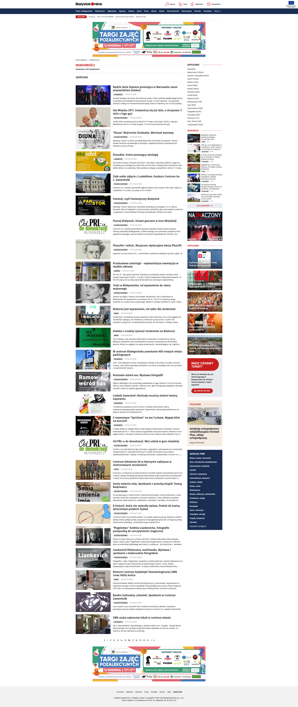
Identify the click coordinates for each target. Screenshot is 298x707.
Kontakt (154, 692)
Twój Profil (177, 692)
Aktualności (118, 94)
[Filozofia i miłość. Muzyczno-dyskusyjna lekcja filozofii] (93, 249)
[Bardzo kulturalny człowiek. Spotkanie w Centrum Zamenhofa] (93, 602)
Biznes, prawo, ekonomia (200, 458)
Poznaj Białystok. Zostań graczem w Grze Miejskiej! (145, 221)
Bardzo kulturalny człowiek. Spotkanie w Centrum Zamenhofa (144, 597)
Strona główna (81, 60)
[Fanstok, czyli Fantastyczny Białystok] (93, 205)
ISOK (169, 692)
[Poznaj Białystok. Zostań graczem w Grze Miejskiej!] (93, 227)
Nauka (161, 11)
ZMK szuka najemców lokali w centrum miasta (142, 617)
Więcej (216, 11)
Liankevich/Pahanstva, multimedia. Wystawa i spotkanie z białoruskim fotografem (142, 551)
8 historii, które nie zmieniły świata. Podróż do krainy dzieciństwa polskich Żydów (146, 507)
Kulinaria (191, 118)
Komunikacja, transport (200, 478)
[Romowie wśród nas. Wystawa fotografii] (93, 382)
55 (125, 640)
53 (118, 640)
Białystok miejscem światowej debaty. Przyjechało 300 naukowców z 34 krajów (210, 137)
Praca (146, 11)
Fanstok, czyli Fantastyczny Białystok (136, 198)
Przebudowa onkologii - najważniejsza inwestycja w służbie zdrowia (145, 265)
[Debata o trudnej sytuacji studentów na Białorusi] (93, 337)
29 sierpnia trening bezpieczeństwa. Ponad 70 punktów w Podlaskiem (211, 187)
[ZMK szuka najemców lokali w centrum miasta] (93, 624)
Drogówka (191, 111)
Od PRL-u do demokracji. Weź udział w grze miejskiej (146, 441)
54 (122, 640)
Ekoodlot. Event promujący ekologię (135, 154)
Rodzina (190, 98)
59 (140, 640)
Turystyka (207, 11)
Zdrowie (197, 11)
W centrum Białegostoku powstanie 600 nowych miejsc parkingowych (147, 353)
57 (133, 640)
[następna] (151, 640)
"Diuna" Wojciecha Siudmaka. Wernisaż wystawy (143, 132)
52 (114, 640)
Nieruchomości (173, 11)
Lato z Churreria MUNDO (105, 16)
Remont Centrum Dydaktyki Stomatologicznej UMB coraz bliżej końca (145, 573)
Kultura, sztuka (196, 482)
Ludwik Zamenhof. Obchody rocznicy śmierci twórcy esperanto (145, 397)
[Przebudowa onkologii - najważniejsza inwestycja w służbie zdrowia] (93, 271)
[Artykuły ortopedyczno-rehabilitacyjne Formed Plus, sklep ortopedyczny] (204, 416)
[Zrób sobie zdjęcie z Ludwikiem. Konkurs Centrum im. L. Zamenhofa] (93, 183)
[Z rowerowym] (93, 426)
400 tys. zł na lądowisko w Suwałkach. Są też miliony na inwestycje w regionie (211, 147)
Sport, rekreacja (196, 510)
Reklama (193, 502)
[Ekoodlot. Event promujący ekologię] (93, 161)
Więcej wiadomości (203, 206)
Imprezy (172, 4)
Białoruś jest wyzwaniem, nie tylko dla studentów (144, 309)
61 (148, 640)
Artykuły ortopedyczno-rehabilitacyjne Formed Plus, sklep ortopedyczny (205, 433)
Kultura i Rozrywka (120, 118)
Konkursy (92, 16)
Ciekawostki (118, 159)
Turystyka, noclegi (197, 514)
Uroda (190, 95)
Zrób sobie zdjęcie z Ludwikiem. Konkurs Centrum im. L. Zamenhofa (146, 178)
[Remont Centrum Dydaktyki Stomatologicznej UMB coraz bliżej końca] (93, 580)
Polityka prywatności (122, 698)
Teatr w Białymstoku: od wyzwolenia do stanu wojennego (142, 287)
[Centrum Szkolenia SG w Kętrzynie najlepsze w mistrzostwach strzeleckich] (93, 470)
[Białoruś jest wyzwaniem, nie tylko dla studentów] (93, 315)
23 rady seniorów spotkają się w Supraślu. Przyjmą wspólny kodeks (211, 157)
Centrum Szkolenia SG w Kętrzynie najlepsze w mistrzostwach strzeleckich (142, 463)
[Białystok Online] (89, 4)
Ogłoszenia (199, 4)
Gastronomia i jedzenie (200, 466)
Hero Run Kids (141, 16)
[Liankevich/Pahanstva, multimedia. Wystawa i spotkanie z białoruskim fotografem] (93, 558)
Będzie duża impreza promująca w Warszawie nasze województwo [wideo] (145, 88)
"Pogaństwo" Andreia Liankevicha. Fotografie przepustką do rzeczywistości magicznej (141, 529)
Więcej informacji (197, 443)
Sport (139, 11)
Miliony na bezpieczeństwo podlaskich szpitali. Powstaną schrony (211, 177)
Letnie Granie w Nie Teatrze (124, 16)
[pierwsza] (104, 640)
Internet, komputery (198, 474)
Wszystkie (191, 69)
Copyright (150, 698)
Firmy (185, 4)
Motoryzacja (187, 11)
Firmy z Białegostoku (84, 11)
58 (137, 640)
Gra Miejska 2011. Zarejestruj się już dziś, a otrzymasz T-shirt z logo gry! (148, 112)
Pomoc (162, 692)
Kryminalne (192, 108)
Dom (189, 105)
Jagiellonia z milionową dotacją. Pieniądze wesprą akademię (211, 167)
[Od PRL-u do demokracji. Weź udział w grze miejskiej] (93, 448)
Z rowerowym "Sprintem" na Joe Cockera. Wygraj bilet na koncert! (146, 419)
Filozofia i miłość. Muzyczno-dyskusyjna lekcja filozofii (147, 245)
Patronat (138, 692)
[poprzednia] (107, 640)
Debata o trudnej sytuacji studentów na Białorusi (144, 331)
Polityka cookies (138, 698)
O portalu (120, 692)
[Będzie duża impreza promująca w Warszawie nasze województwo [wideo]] (93, 95)
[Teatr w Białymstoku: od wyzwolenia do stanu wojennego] (93, 293)
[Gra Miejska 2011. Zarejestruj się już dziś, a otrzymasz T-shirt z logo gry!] (93, 117)
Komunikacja (216, 4)
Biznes (153, 11)
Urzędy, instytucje (197, 518)
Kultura (131, 11)
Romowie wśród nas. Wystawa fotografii (138, 375)
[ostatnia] (154, 640)
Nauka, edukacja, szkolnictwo (202, 494)
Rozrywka (194, 506)
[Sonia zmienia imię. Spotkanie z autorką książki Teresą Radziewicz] (93, 492)
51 (110, 640)
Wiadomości (100, 11)
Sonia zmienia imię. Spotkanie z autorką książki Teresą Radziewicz (147, 485)
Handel (193, 470)
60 (144, 640)
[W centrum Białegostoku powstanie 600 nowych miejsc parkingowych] (93, 359)
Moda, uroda (195, 486)
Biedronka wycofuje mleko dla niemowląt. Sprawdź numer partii (211, 196)
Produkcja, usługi (197, 498)
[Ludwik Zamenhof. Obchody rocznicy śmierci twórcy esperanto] (93, 404)
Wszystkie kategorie (198, 526)
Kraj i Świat (192, 121)
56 (129, 640)
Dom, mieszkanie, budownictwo (203, 462)
